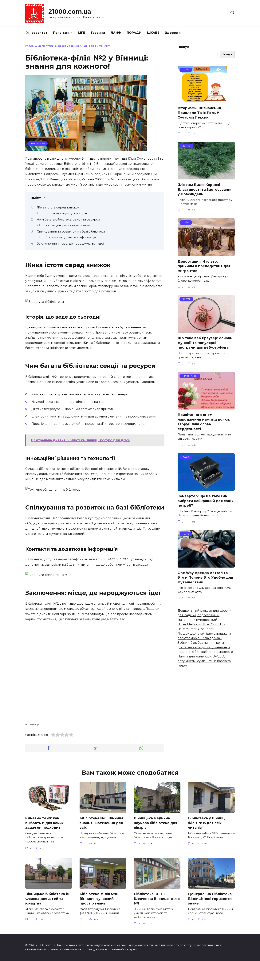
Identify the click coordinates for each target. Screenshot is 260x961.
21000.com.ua (69, 11)
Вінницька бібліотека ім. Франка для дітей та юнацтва (47, 898)
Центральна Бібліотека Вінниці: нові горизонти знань (210, 898)
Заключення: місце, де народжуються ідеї (70, 243)
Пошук (183, 47)
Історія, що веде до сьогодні (66, 213)
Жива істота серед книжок (58, 207)
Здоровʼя (173, 33)
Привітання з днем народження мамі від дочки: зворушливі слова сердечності (204, 422)
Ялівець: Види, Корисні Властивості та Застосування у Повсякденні (205, 189)
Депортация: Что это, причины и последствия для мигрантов (204, 266)
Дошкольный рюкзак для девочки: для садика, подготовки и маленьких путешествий (206, 615)
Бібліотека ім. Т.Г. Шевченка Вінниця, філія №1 (157, 898)
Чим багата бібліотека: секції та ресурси (68, 219)
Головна (31, 46)
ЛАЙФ (116, 33)
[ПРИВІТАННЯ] (206, 407)
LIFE (81, 33)
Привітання (63, 33)
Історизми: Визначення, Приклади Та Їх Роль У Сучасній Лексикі (200, 112)
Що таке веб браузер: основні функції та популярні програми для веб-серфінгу (205, 342)
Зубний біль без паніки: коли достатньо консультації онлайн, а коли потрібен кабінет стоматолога (205, 647)
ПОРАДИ (134, 33)
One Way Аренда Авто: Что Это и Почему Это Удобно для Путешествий (205, 577)
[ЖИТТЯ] (206, 177)
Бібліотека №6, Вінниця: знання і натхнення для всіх (102, 822)
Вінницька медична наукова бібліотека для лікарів (155, 822)
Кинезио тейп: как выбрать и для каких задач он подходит (44, 822)
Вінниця (33, 724)
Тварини (98, 33)
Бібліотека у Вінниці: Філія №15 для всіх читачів (207, 822)
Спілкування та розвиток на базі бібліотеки (71, 231)
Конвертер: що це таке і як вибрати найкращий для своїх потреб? (205, 500)
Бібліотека (38, 143)
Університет (36, 33)
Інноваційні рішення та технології (69, 225)
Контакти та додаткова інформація (70, 237)
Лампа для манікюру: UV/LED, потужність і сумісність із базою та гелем (204, 661)
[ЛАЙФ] (202, 100)
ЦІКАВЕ (153, 33)
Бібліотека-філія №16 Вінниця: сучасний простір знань (99, 898)
